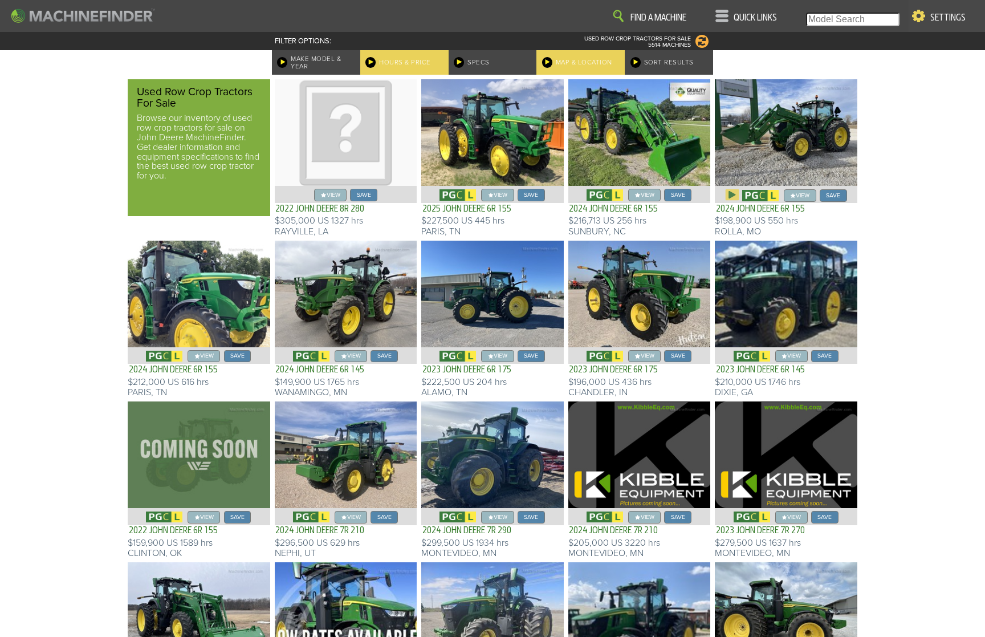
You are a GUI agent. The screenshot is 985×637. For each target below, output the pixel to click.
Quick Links (755, 17)
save (364, 194)
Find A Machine (658, 17)
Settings (948, 17)
